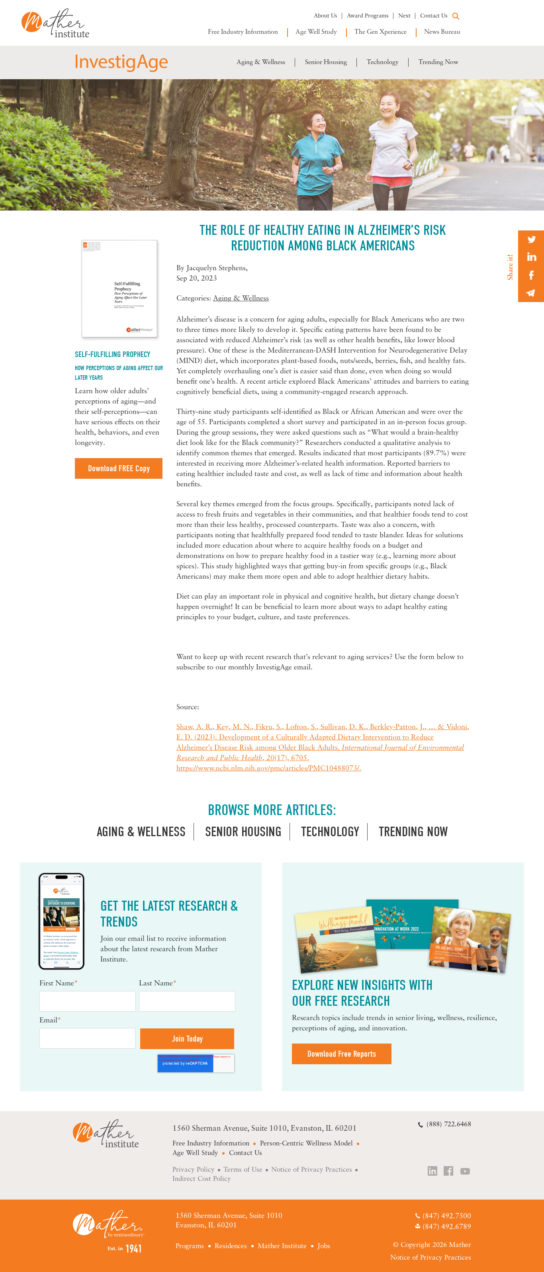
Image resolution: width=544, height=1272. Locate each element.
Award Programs (368, 16)
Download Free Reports (341, 1054)
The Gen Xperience (380, 32)
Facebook (449, 1172)
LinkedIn (432, 1172)
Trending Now (438, 62)
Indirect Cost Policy (201, 1179)
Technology (383, 62)
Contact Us (434, 16)
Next (404, 16)
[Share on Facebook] (531, 275)
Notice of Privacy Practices (311, 1170)
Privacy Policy (193, 1170)
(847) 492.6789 (447, 1227)
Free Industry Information (243, 32)
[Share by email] (531, 293)
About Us (325, 16)
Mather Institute (61, 23)
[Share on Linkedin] (531, 257)
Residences (231, 1246)
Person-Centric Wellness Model (306, 1143)
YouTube (465, 1172)
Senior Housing (326, 62)
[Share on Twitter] (531, 239)
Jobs (323, 1246)
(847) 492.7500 (447, 1216)
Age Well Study (316, 32)
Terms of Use (242, 1170)
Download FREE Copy (119, 468)
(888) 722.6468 (449, 1124)
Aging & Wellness (261, 62)
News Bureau (442, 32)
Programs (190, 1246)
